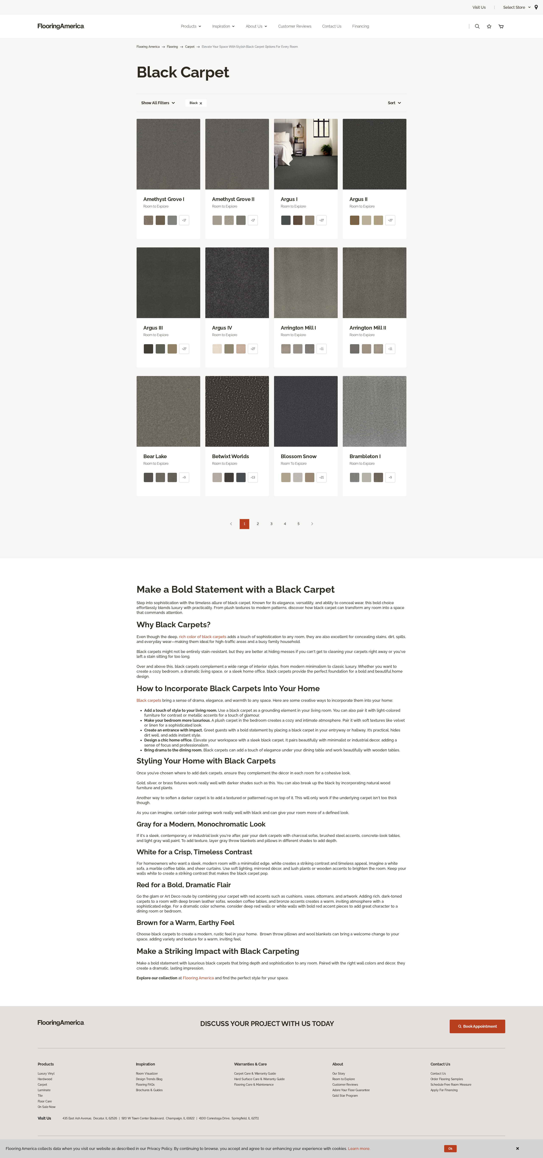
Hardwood (45, 1079)
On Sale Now (47, 1107)
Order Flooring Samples (447, 1079)
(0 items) (501, 26)
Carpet (190, 46)
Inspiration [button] (221, 26)
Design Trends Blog (149, 1079)
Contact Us (331, 26)
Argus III (153, 328)
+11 (321, 349)
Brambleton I (365, 456)
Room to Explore (343, 1079)
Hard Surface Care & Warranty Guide (259, 1079)
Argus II (359, 199)
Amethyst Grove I (163, 199)
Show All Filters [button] (155, 103)
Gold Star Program (345, 1095)
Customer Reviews (294, 26)
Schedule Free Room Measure (451, 1084)
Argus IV (222, 328)
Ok (450, 1148)
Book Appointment (480, 1026)
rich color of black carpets (202, 636)
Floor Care (45, 1101)
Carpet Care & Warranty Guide (255, 1073)
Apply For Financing (444, 1090)
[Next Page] (312, 524)
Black (193, 103)
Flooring (172, 46)
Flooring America (148, 46)
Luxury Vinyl (46, 1073)
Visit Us (479, 7)
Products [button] (189, 26)
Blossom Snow (299, 456)
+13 (253, 477)
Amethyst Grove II (233, 199)
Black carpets (149, 700)
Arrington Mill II (368, 328)
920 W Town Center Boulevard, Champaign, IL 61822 (158, 1118)
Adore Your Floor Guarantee (351, 1090)
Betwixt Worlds (230, 456)
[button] (517, 7)
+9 (184, 477)
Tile (40, 1095)
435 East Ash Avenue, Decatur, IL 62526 (90, 1118)
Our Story (338, 1073)
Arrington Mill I (298, 328)
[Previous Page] (231, 524)
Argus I (289, 199)
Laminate (44, 1090)
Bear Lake (155, 456)
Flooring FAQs (145, 1084)
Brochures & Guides (149, 1090)
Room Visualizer (147, 1073)
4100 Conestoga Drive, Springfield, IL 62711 (229, 1118)
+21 (321, 477)
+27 (321, 220)
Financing (360, 26)
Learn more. (359, 1148)
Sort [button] (391, 103)
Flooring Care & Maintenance (254, 1084)
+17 (184, 220)
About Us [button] (254, 26)
